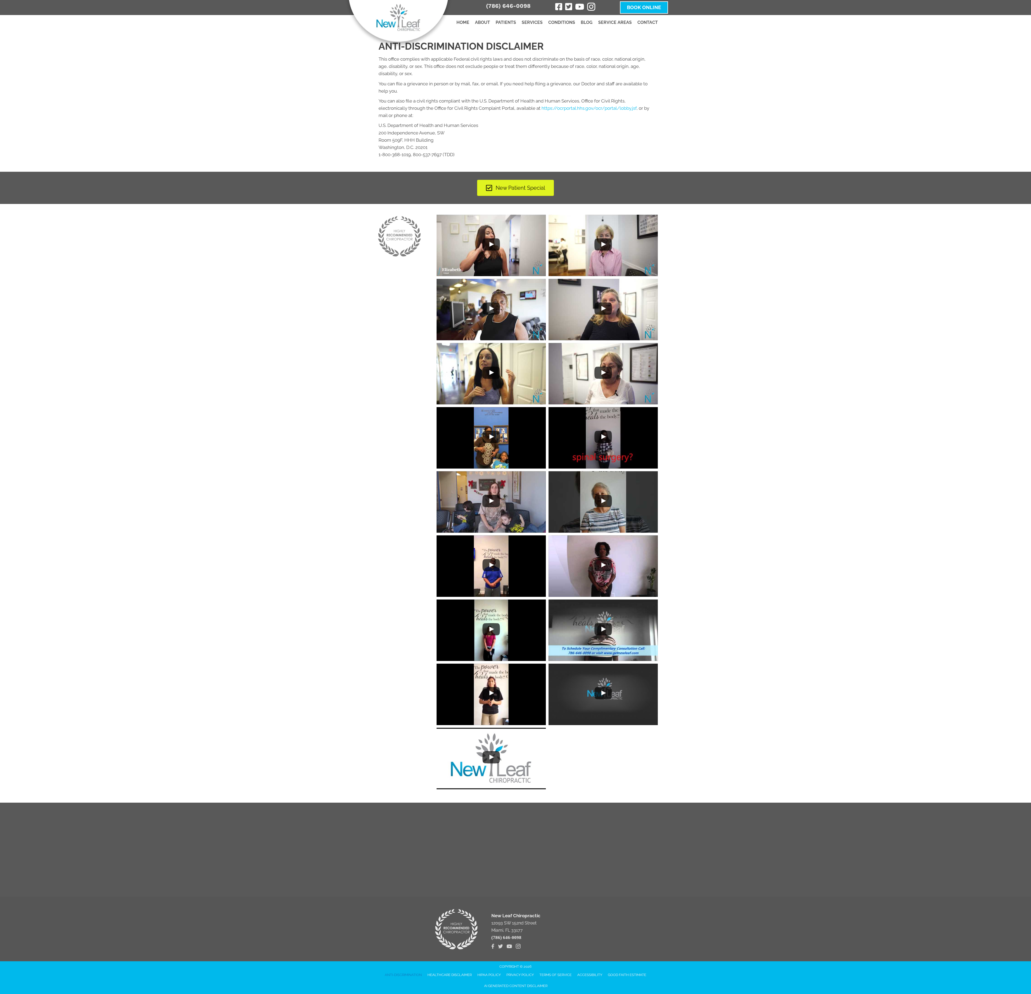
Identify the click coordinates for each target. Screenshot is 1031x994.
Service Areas (615, 22)
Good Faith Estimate (627, 975)
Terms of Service (555, 975)
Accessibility (589, 975)
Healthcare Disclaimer (449, 975)
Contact (647, 22)
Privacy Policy (520, 975)
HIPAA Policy (489, 975)
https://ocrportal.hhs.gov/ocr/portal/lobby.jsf (589, 108)
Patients (506, 22)
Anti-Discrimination (403, 975)
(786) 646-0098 (508, 5)
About (482, 22)
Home (462, 22)
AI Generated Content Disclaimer (515, 986)
